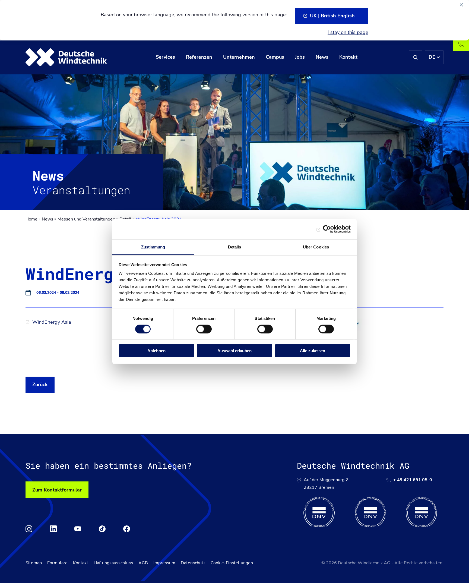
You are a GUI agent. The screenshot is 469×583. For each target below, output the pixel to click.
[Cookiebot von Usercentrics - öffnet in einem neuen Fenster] (327, 229)
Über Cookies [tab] (316, 246)
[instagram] (29, 528)
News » (49, 219)
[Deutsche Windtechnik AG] (66, 57)
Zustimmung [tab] (153, 246)
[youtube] (77, 528)
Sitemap (34, 563)
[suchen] (415, 57)
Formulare (57, 563)
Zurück (40, 384)
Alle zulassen (312, 350)
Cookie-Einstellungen (232, 563)
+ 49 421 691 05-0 (412, 480)
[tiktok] (102, 528)
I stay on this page (348, 32)
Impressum (164, 563)
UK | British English (332, 15)
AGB (143, 563)
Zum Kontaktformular (57, 490)
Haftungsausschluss (113, 563)
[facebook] (126, 528)
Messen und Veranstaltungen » (88, 219)
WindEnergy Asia (51, 322)
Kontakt (80, 563)
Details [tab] (234, 246)
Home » (33, 219)
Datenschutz (193, 563)
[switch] (204, 329)
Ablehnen (156, 350)
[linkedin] (53, 528)
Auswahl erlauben (234, 350)
